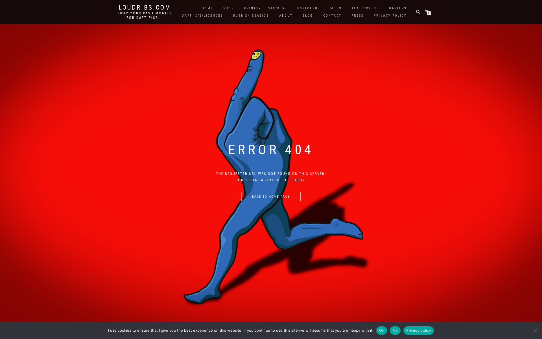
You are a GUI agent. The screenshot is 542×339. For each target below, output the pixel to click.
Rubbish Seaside (251, 15)
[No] (535, 330)
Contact (332, 15)
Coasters (396, 8)
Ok (381, 330)
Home (207, 8)
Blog (308, 15)
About (285, 15)
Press (357, 15)
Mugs (336, 8)
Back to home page (271, 197)
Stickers (277, 8)
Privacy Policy (390, 15)
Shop (229, 8)
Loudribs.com (145, 7)
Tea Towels (364, 8)
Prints (251, 8)
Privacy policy (418, 330)
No (395, 330)
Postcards (308, 8)
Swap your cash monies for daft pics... (144, 15)
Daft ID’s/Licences (202, 15)
